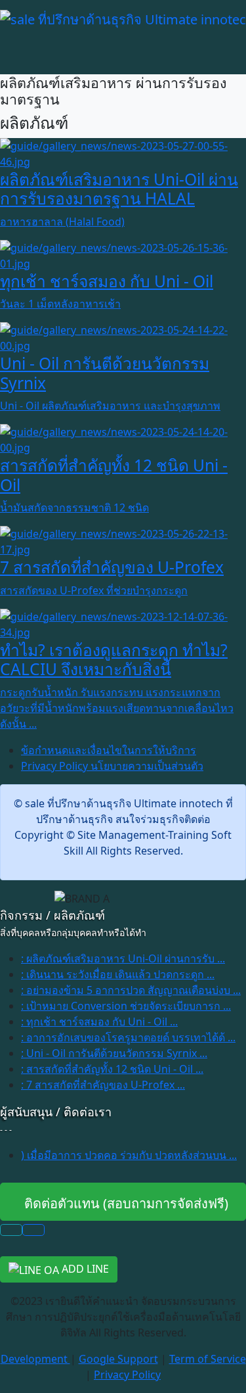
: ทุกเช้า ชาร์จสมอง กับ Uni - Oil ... (99, 1021)
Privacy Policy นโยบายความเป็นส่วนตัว (112, 766)
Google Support (118, 1359)
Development (35, 1359)
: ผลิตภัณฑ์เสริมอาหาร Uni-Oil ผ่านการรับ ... (123, 958)
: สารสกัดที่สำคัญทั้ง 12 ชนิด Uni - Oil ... (112, 1069)
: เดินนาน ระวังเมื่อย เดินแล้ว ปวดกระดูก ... (118, 974)
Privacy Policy (127, 1374)
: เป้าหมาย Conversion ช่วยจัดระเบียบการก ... (126, 1006)
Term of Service (207, 1359)
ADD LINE (84, 1269)
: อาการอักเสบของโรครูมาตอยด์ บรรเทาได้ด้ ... (128, 1037)
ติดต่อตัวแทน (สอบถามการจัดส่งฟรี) (123, 1203)
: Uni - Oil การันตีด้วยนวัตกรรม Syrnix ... (114, 1053)
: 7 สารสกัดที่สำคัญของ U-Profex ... (103, 1084)
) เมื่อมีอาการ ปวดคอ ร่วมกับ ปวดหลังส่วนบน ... (129, 1155)
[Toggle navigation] (8, 36)
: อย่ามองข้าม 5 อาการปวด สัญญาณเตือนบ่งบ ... (131, 990)
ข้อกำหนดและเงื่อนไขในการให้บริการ (108, 750)
